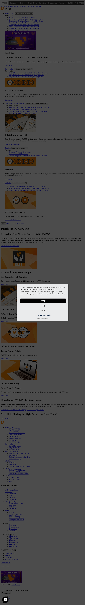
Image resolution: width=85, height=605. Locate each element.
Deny (43, 305)
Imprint (38, 318)
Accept (43, 301)
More (43, 310)
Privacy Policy (44, 318)
